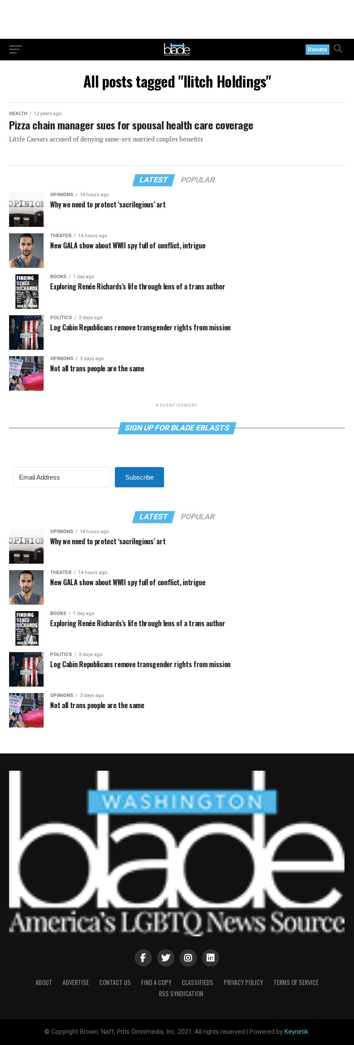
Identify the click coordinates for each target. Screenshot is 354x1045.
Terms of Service (296, 982)
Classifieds (197, 982)
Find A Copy (156, 982)
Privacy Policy (243, 982)
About (43, 982)
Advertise (76, 982)
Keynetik (296, 1032)
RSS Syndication (181, 993)
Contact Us (115, 982)
